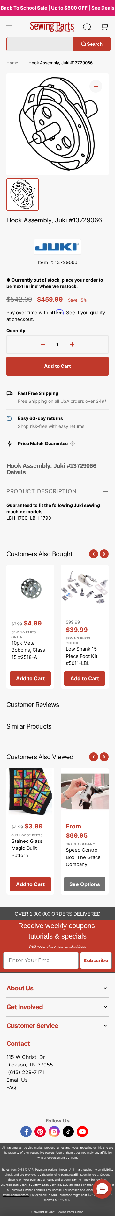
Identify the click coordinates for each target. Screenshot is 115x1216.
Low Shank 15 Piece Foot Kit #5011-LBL (81, 656)
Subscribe (96, 960)
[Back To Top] (105, 1206)
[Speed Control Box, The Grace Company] (85, 831)
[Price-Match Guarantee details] (72, 443)
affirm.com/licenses (16, 1195)
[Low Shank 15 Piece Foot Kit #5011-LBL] (85, 627)
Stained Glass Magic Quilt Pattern (27, 848)
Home (12, 62)
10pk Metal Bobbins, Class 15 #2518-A (28, 650)
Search (95, 43)
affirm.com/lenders (85, 1174)
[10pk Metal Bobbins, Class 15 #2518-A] (30, 627)
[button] (9, 27)
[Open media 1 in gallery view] (95, 86)
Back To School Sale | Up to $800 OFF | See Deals (57, 8)
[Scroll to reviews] (57, 232)
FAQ (11, 1087)
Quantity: (16, 330)
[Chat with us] (87, 27)
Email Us (16, 1080)
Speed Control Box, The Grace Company (83, 857)
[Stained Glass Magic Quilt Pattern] (30, 831)
